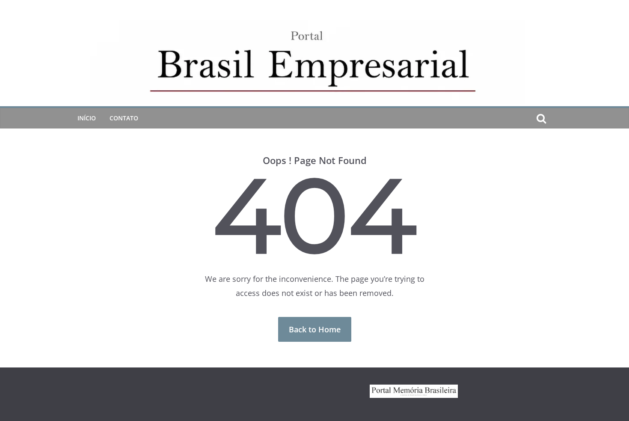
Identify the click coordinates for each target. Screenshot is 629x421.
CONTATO (124, 118)
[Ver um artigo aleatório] (555, 118)
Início (86, 118)
